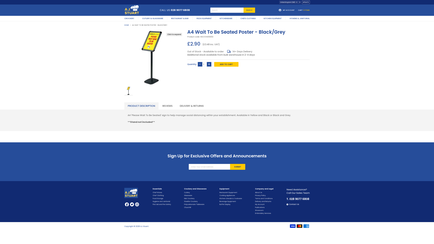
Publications (260, 207)
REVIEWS (167, 106)
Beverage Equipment (227, 201)
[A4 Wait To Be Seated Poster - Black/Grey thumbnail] (128, 91)
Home (126, 25)
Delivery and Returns (263, 201)
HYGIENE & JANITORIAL (300, 19)
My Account (260, 204)
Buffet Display (224, 204)
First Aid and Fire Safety (162, 204)
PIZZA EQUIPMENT (204, 19)
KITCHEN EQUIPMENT (273, 19)
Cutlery (187, 192)
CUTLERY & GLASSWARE (152, 19)
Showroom (259, 210)
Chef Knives (157, 192)
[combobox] (227, 10)
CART (304, 10)
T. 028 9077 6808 (298, 199)
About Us (258, 192)
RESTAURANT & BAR (180, 19)
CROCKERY (129, 19)
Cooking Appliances (227, 195)
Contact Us (294, 204)
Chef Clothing (158, 195)
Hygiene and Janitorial (161, 201)
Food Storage (158, 198)
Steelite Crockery (191, 201)
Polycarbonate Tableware (194, 204)
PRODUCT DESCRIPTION (141, 106)
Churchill (187, 207)
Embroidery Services (263, 213)
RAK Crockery (189, 198)
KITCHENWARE (226, 19)
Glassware (188, 195)
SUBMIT (237, 167)
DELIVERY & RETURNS (192, 106)
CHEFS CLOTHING (248, 19)
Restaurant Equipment (228, 192)
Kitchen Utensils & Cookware (230, 198)
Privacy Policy (260, 195)
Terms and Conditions (264, 198)
